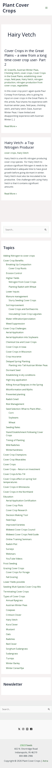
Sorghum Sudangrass (17, 648)
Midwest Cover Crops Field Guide (22, 534)
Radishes (10, 639)
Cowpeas (10, 610)
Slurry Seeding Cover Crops (22, 300)
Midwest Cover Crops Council (20, 529)
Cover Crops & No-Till (14, 474)
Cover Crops (9, 464)
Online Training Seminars (19, 539)
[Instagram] (23, 729)
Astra (45, 760)
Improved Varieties (15, 524)
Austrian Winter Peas (27, 69)
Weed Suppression (15, 323)
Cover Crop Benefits (13, 260)
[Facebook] (31, 729)
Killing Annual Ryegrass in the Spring (24, 384)
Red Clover (11, 643)
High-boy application (16, 379)
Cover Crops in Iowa (16, 346)
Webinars (11, 553)
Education (8, 496)
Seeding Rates (13, 427)
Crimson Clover (13, 614)
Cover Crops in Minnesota (16, 487)
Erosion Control (14, 273)
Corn (11, 412)
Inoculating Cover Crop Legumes (25, 313)
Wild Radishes (13, 445)
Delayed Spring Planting (18, 361)
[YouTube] (27, 729)
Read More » (10, 126)
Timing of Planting (15, 440)
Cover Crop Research (16, 510)
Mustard (10, 629)
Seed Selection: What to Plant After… (24, 408)
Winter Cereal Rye (15, 668)
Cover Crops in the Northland (18, 491)
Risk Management (15, 404)
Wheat (12, 422)
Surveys (10, 548)
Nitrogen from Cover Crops (22, 281)
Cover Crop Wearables (14, 459)
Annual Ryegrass (14, 600)
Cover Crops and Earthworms (23, 309)
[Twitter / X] (19, 729)
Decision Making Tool (17, 515)
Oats (8, 634)
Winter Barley (13, 663)
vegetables (22, 85)
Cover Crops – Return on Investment (21, 469)
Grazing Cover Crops (13, 568)
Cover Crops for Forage (18, 572)
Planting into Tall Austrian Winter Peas (28, 365)
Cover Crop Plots (14, 505)
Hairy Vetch (27, 79)
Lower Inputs (12, 291)
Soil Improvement (15, 305)
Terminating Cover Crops (16, 591)
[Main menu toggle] (46, 8)
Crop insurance (13, 356)
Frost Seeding (10, 563)
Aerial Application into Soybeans (22, 337)
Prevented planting (15, 394)
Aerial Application (14, 332)
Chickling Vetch (12, 73)
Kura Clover (12, 624)
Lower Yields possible (14, 581)
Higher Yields (12, 278)
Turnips (10, 658)
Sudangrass (12, 653)
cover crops (26, 73)
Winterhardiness (14, 449)
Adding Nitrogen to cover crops (19, 255)
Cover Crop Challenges (14, 328)
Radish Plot (11, 544)
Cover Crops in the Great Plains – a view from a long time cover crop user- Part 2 (25, 57)
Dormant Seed (13, 370)
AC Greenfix (10, 69)
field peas (16, 79)
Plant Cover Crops (16, 8)
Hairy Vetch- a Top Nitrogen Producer (19, 145)
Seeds (26, 745)
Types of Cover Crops (14, 596)
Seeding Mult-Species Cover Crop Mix (22, 586)
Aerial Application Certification (21, 500)
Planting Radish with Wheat (22, 286)
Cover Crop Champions (15, 454)
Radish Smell (12, 399)
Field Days (11, 519)
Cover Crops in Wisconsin (18, 351)
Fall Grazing (12, 577)
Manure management (17, 296)
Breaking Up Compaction (18, 264)
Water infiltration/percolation (20, 318)
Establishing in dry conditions (20, 375)
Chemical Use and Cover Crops (21, 342)
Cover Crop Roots (17, 268)
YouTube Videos (14, 558)
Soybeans (13, 417)
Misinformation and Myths (19, 389)
